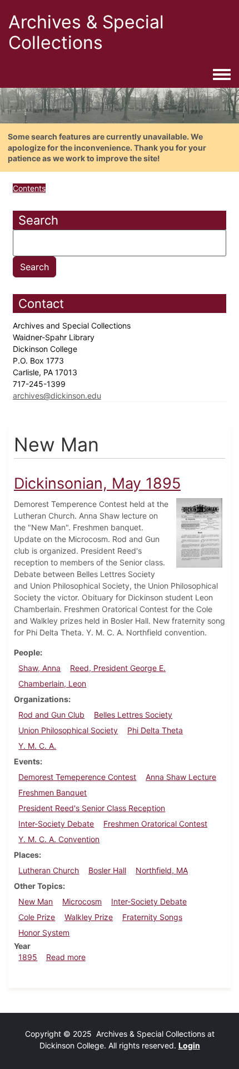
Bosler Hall (107, 870)
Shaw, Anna (39, 668)
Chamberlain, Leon (52, 683)
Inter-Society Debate (56, 823)
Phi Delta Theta (155, 730)
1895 (27, 957)
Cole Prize (36, 917)
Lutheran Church (48, 870)
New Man (35, 901)
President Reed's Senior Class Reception (91, 808)
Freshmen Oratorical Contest (155, 823)
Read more (66, 957)
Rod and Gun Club (51, 714)
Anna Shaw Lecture (181, 777)
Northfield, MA (162, 870)
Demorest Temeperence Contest (77, 777)
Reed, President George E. (118, 668)
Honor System (43, 932)
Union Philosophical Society (68, 730)
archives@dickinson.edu (57, 395)
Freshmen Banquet (52, 792)
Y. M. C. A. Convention (58, 839)
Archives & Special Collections (86, 32)
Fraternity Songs (152, 917)
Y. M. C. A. (37, 745)
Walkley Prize (88, 917)
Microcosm (82, 901)
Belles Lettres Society (133, 714)
